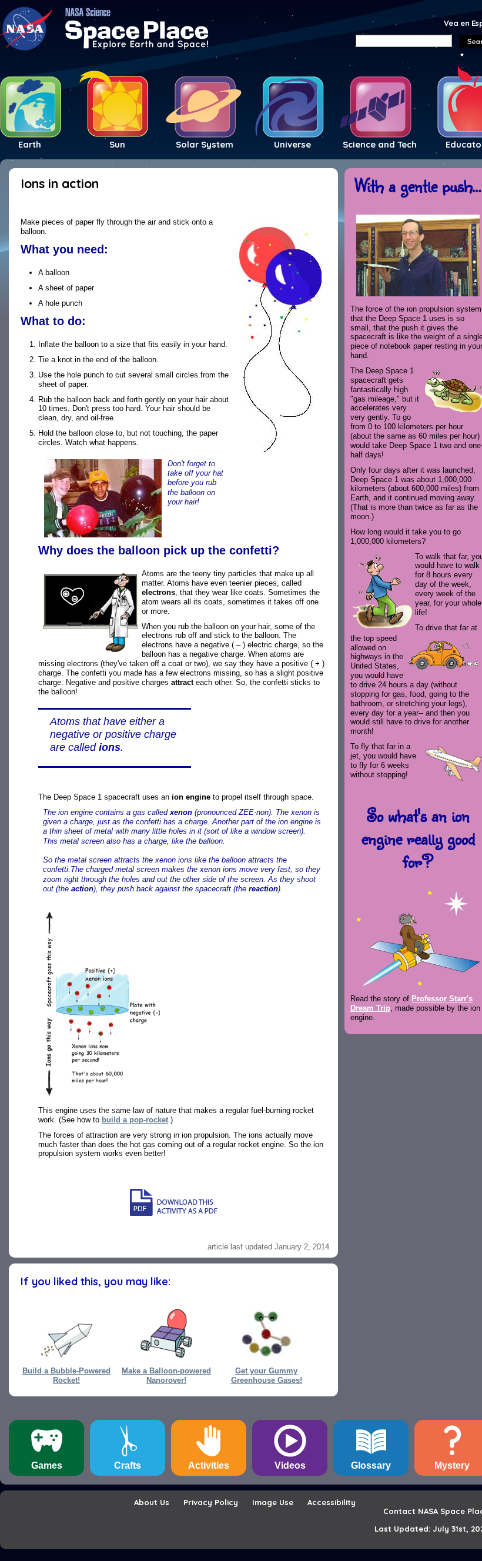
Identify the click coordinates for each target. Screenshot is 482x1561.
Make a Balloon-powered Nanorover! (166, 1375)
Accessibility (331, 1502)
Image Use (272, 1502)
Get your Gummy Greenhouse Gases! (266, 1375)
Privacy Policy (210, 1502)
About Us (151, 1502)
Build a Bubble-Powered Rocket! (66, 1375)
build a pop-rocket (135, 1119)
